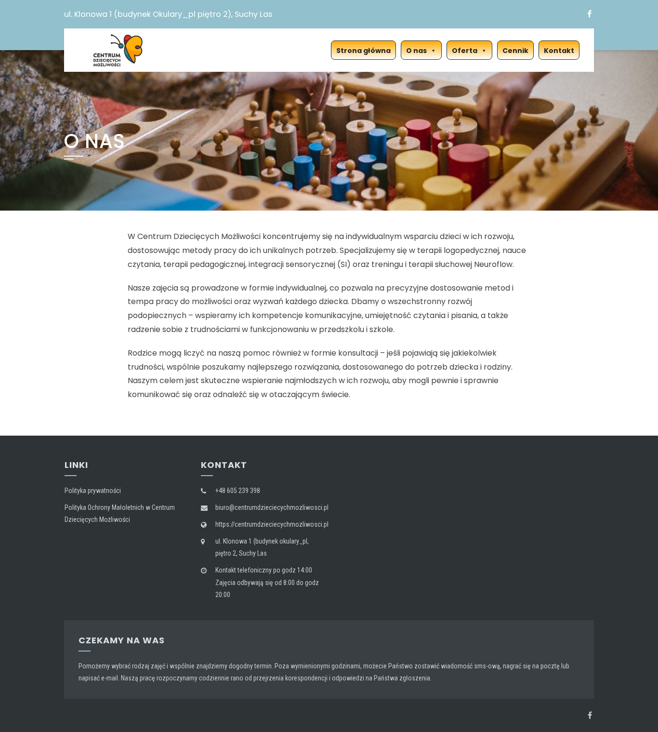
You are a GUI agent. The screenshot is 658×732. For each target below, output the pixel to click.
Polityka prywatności (93, 490)
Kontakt (559, 50)
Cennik (515, 50)
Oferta (464, 50)
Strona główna (363, 50)
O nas (416, 50)
